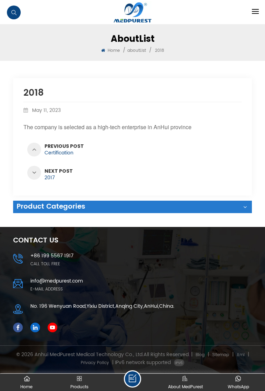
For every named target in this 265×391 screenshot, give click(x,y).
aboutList (136, 50)
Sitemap (220, 355)
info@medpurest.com (56, 281)
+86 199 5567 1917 (51, 256)
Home (113, 50)
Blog (200, 355)
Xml (241, 355)
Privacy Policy (95, 363)
